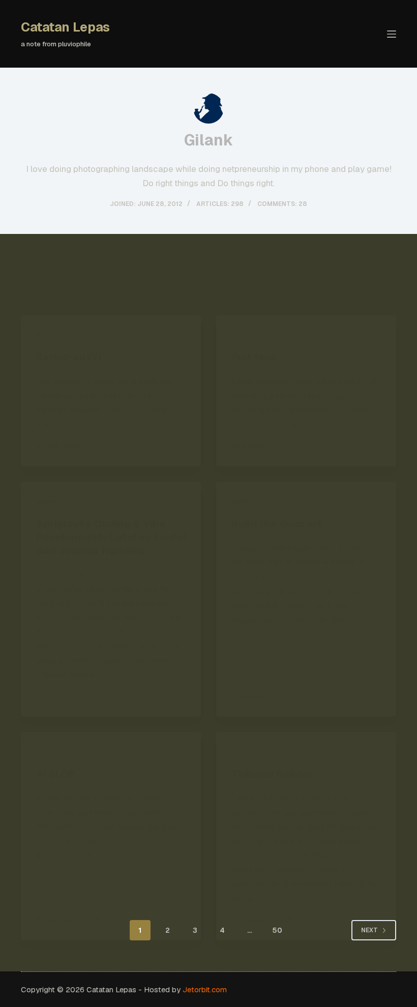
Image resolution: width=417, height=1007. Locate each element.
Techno (49, 752)
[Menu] (391, 34)
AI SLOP (55, 774)
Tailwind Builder (271, 774)
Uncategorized (258, 335)
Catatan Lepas (65, 27)
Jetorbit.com (205, 989)
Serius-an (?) (68, 357)
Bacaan (49, 335)
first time (254, 357)
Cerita (242, 501)
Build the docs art (276, 523)
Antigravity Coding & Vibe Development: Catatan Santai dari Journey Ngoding (111, 537)
